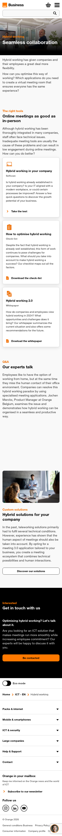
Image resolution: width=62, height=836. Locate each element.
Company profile (36, 831)
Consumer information (14, 831)
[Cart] (48, 5)
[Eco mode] (6, 683)
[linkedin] (15, 808)
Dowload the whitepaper (26, 341)
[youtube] (24, 808)
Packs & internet (12, 709)
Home (6, 694)
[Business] (57, 4)
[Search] (55, 13)
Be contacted (31, 658)
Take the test (19, 211)
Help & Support (11, 751)
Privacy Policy (42, 825)
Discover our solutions (31, 571)
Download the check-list (26, 278)
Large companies (13, 740)
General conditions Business (17, 825)
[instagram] (5, 808)
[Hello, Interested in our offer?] (54, 828)
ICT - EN (20, 694)
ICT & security (11, 730)
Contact (7, 762)
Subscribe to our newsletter (25, 791)
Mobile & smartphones (16, 719)
